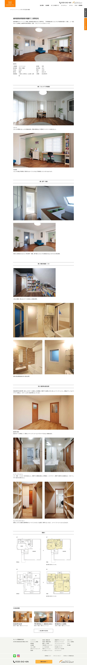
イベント (71, 5)
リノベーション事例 (18, 9)
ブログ (76, 5)
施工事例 (42, 5)
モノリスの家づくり (55, 5)
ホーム (11, 9)
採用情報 (80, 5)
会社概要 (47, 5)
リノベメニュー (64, 5)
